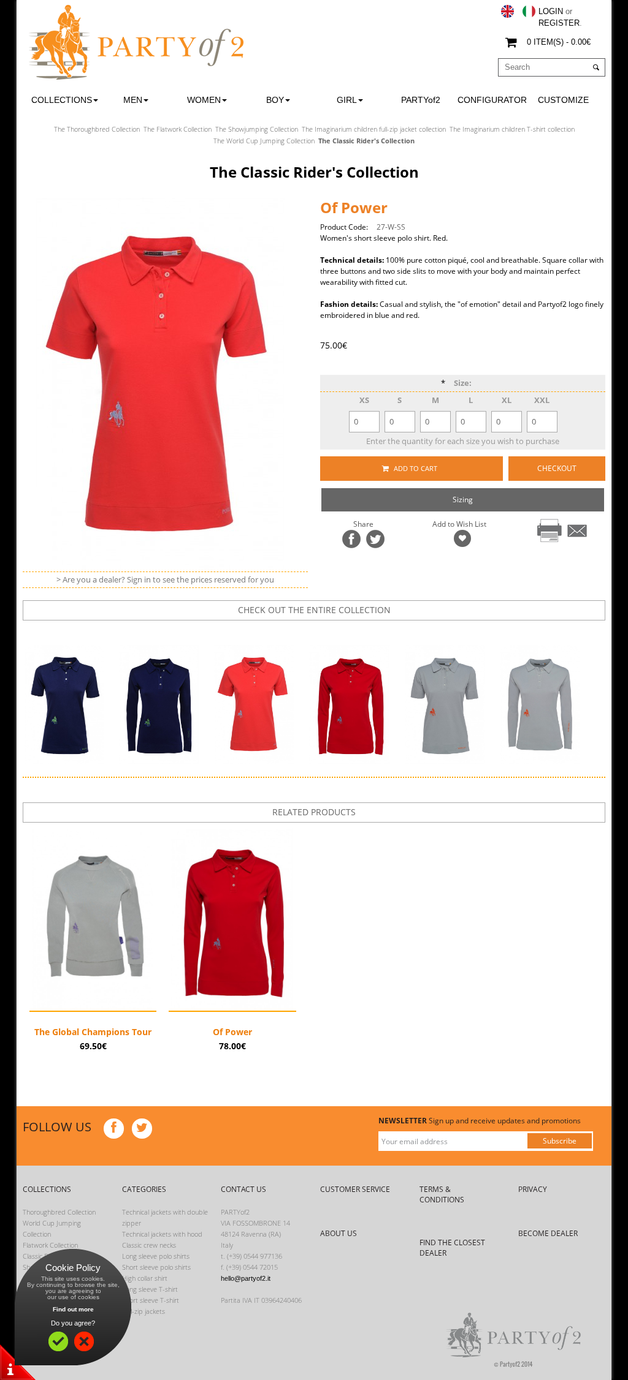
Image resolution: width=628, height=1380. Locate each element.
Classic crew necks (149, 1245)
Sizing (463, 499)
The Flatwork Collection (178, 129)
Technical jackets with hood (162, 1234)
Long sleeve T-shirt (150, 1289)
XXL (542, 399)
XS (364, 399)
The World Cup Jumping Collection (264, 140)
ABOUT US (338, 1233)
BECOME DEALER (548, 1233)
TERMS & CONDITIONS (441, 1194)
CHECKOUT (556, 468)
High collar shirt (144, 1278)
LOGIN (550, 11)
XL (506, 399)
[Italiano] (529, 11)
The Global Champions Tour (92, 1032)
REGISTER (559, 23)
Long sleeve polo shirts (156, 1256)
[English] (507, 11)
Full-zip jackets (143, 1311)
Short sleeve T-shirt (150, 1300)
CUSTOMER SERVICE (355, 1189)
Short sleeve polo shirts (156, 1267)
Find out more (73, 1309)
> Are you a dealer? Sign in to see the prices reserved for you (165, 579)
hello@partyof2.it (245, 1278)
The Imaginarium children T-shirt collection (512, 129)
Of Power (232, 1032)
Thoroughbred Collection (59, 1211)
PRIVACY (532, 1189)
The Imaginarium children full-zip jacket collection (374, 129)
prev (284, 631)
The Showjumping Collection (256, 129)
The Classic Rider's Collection (366, 140)
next (322, 631)
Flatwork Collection (50, 1245)
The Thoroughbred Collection (97, 129)
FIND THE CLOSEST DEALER (452, 1247)
